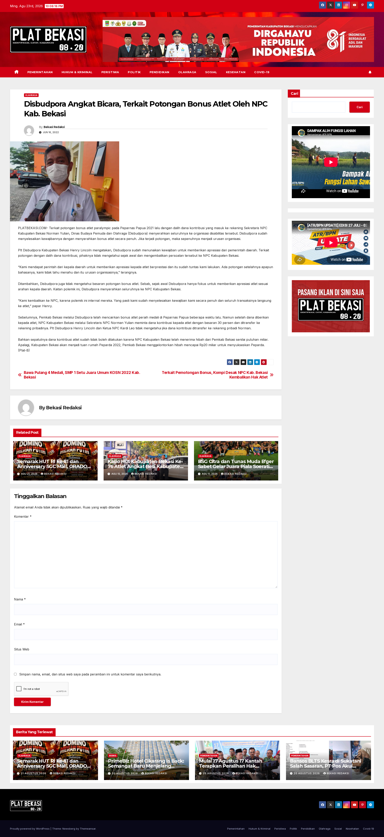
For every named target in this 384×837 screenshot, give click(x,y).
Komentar (23, 516)
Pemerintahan (40, 72)
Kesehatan (236, 72)
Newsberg (68, 828)
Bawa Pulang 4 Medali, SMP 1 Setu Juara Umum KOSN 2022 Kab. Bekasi (82, 375)
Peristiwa (110, 72)
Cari (294, 93)
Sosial (211, 72)
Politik (134, 72)
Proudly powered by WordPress (30, 828)
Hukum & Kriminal (77, 72)
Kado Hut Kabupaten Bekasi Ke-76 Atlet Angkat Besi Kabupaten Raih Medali (145, 466)
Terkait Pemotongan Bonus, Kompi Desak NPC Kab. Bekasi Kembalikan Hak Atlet (215, 375)
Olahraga (187, 72)
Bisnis (112, 755)
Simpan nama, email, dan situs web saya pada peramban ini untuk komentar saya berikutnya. (90, 674)
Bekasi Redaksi (54, 127)
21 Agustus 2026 (34, 773)
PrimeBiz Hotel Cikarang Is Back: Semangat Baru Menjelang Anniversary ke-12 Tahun (146, 766)
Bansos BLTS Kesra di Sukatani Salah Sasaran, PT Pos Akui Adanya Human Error (325, 766)
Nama (20, 599)
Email (19, 624)
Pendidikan (159, 72)
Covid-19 (261, 72)
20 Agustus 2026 (125, 773)
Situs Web (21, 649)
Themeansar (88, 828)
